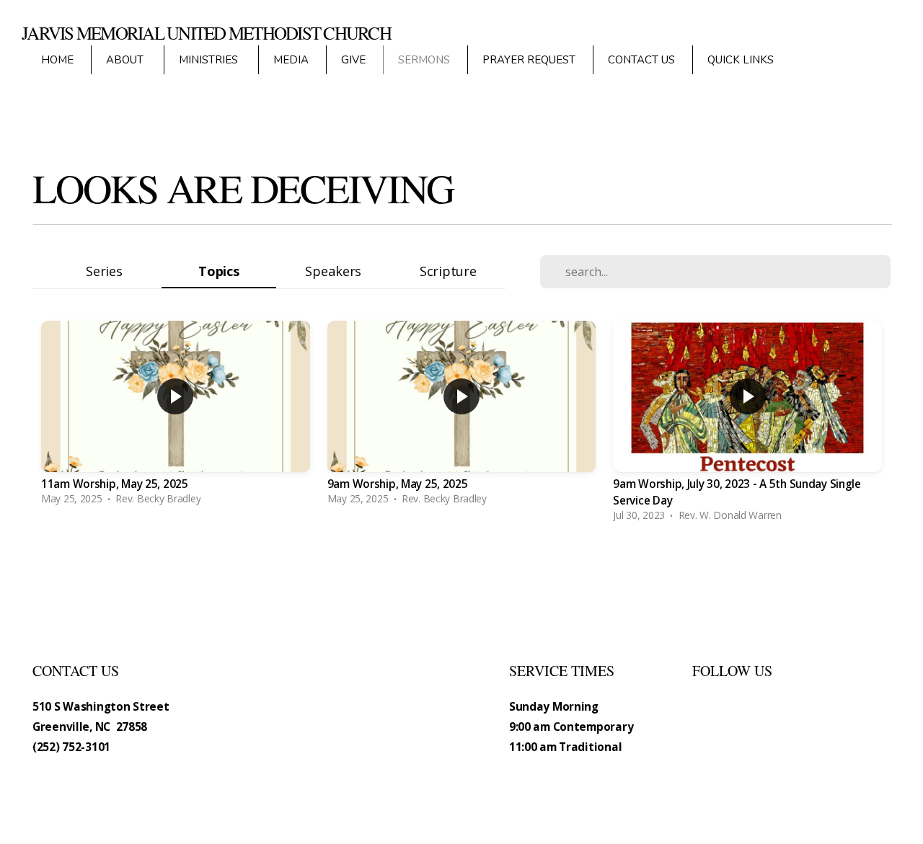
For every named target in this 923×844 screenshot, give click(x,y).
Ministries (210, 60)
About (126, 60)
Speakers (333, 271)
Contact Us (641, 60)
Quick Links (742, 60)
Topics (218, 271)
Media (291, 60)
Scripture (448, 271)
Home (57, 60)
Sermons (424, 60)
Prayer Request (528, 60)
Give (353, 60)
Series (104, 271)
